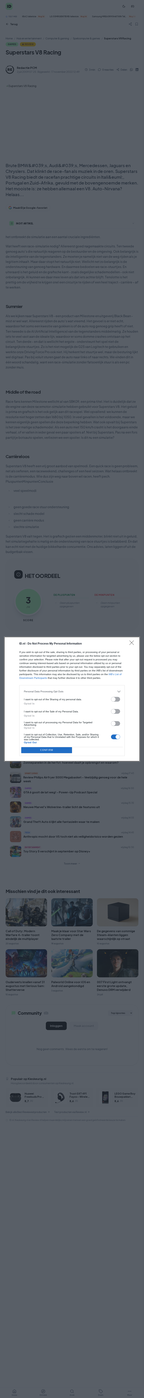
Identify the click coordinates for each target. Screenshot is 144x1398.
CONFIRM (46, 750)
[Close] (132, 643)
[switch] (115, 699)
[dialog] (72, 699)
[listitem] (72, 691)
